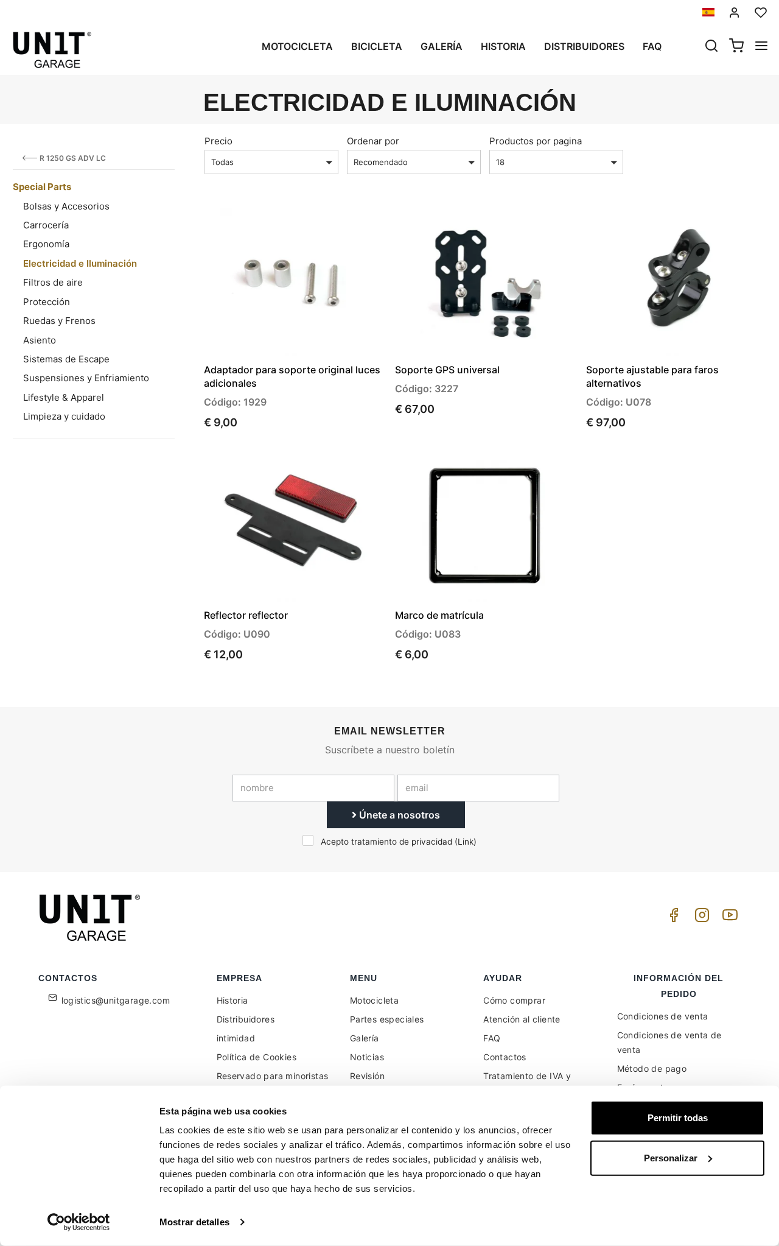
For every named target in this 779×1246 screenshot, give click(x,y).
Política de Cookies (257, 1057)
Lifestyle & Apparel (63, 397)
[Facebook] (672, 918)
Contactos (504, 1057)
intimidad (236, 1038)
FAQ (491, 1038)
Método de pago (652, 1068)
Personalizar (670, 1157)
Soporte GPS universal (447, 370)
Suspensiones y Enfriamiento (86, 378)
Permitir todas (678, 1118)
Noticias (367, 1057)
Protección (46, 302)
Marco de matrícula (439, 615)
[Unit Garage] (91, 917)
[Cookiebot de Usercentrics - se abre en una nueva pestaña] (79, 1222)
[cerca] (711, 46)
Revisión (367, 1076)
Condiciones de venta (662, 1016)
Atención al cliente (522, 1019)
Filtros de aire (53, 282)
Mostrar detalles (194, 1222)
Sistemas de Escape (66, 359)
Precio (218, 141)
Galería (442, 46)
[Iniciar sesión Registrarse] (734, 12)
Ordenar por (373, 141)
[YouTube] (728, 918)
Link (465, 842)
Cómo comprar (514, 1000)
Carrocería (46, 225)
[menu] (761, 46)
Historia (503, 46)
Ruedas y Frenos (59, 320)
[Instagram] (700, 918)
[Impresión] (340, 228)
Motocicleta (297, 46)
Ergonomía (46, 244)
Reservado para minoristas (273, 1076)
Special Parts (42, 186)
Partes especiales (387, 1019)
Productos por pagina (535, 141)
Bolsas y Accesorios (66, 206)
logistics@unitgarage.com (115, 1000)
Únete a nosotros (398, 815)
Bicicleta (376, 46)
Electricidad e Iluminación (80, 263)
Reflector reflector (246, 615)
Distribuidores (584, 46)
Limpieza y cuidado (64, 416)
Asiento (39, 340)
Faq (652, 46)
